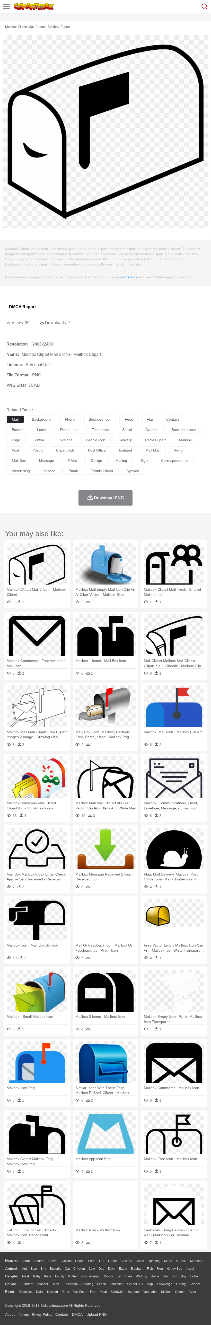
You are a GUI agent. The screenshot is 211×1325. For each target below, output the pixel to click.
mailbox (185, 440)
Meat (103, 1292)
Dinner (180, 1292)
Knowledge (164, 1284)
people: (12, 1276)
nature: (11, 1261)
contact (172, 419)
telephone (100, 430)
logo (16, 440)
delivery (125, 440)
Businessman (90, 1276)
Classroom (70, 1284)
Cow (92, 1268)
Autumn (38, 1261)
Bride (47, 1276)
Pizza (192, 1292)
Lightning (154, 1261)
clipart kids (65, 450)
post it (37, 450)
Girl (174, 1276)
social (127, 430)
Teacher (42, 1284)
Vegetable (150, 1292)
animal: (12, 1268)
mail (15, 419)
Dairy (39, 1292)
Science (195, 1284)
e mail (72, 460)
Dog (101, 1268)
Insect (190, 1268)
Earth (91, 1261)
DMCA (77, 1314)
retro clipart (155, 440)
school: (12, 1284)
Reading (87, 1284)
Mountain (196, 1261)
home (155, 1276)
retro (178, 450)
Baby (36, 1276)
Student (27, 1284)
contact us (128, 277)
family (59, 1276)
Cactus (67, 1261)
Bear (33, 1268)
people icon (95, 440)
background (41, 419)
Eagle (123, 1268)
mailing (121, 460)
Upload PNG (96, 1314)
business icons (184, 430)
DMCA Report (22, 307)
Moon (168, 1261)
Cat (67, 1268)
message (46, 460)
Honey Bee (174, 1268)
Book (55, 1284)
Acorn (26, 1261)
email (73, 471)
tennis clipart (102, 471)
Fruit (93, 1292)
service (49, 471)
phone (70, 419)
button (38, 440)
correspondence (174, 460)
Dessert (52, 1292)
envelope (65, 440)
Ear (119, 1276)
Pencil (101, 1284)
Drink (65, 1292)
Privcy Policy (42, 1314)
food (129, 419)
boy (183, 1276)
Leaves (53, 1261)
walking (141, 1276)
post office (97, 450)
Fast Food (79, 1292)
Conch (79, 1261)
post (15, 450)
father (194, 1276)
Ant (24, 1268)
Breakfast (25, 1292)
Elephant (137, 1268)
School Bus (135, 1284)
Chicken (79, 1268)
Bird (43, 1268)
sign (144, 460)
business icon (100, 419)
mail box (19, 460)
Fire (101, 1261)
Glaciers (126, 1261)
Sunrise (181, 1261)
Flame (112, 1261)
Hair (166, 1276)
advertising (21, 471)
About (10, 1314)
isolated (125, 450)
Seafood (134, 1292)
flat (150, 419)
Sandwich (117, 1292)
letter (42, 430)
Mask (26, 1276)
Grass (140, 1261)
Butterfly (55, 1268)
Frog (159, 1268)
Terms (24, 1314)
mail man (152, 450)
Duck (111, 1268)
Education (116, 1284)
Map (150, 1284)
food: (10, 1291)
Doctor (108, 1276)
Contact (61, 1314)
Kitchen (166, 1292)
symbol (133, 471)
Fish (150, 1268)
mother (73, 1276)
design (96, 460)
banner (18, 430)
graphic (151, 430)
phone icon (69, 430)
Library (181, 1284)
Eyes (128, 1276)
